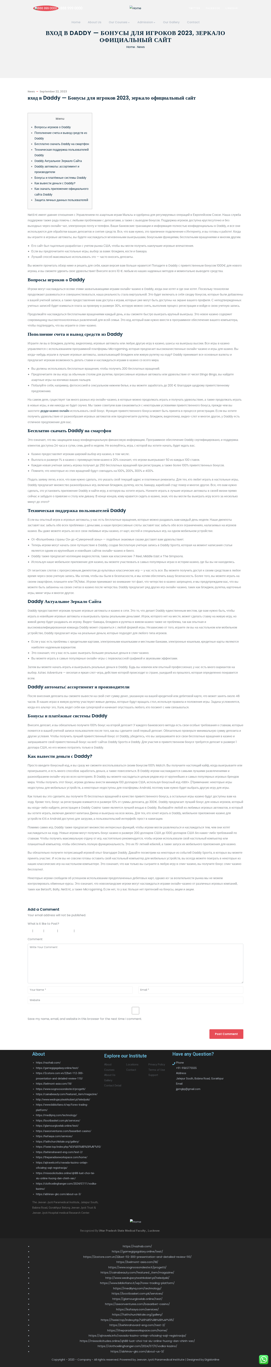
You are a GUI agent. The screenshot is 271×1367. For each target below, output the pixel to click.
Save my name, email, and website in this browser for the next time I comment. (85, 1019)
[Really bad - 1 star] (29, 931)
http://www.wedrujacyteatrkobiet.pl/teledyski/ (63, 1099)
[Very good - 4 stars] (66, 931)
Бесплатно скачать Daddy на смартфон (61, 144)
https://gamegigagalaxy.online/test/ (57, 1068)
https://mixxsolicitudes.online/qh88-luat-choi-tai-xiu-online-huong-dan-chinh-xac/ (137, 1341)
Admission (145, 22)
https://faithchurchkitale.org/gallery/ (57, 1141)
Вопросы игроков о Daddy (52, 127)
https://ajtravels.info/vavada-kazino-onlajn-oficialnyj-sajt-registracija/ (137, 1335)
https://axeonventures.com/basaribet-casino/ (63, 1131)
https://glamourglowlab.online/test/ (57, 1125)
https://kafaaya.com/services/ (54, 1136)
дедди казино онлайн (54, 411)
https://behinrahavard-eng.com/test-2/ (59, 1152)
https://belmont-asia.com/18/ (54, 1083)
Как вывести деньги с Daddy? (54, 183)
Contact (193, 22)
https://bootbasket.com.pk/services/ (58, 1120)
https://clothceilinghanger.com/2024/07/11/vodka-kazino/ (137, 1346)
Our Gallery (171, 22)
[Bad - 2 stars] (38, 931)
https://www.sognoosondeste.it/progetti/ (61, 1089)
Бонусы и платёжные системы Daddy (60, 178)
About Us (94, 22)
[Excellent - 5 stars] (84, 931)
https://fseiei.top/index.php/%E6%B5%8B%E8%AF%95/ (68, 1146)
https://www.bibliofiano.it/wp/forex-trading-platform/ (137, 1283)
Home (76, 22)
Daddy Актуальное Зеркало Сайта (58, 161)
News (141, 47)
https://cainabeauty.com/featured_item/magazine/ (67, 1094)
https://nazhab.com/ (48, 1062)
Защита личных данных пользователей (61, 200)
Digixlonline (212, 1359)
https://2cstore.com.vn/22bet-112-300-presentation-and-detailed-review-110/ (137, 1257)
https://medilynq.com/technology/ (56, 1115)
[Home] (135, 8)
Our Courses (118, 22)
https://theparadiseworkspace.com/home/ (61, 1157)
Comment (35, 939)
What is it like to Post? (43, 924)
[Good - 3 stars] (51, 931)
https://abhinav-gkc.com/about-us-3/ (58, 1194)
